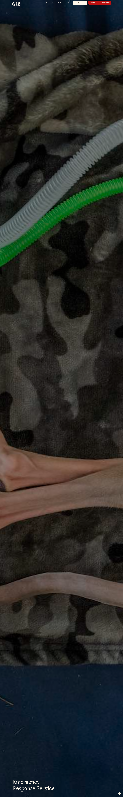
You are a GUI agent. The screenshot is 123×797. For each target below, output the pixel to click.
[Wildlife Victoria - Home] (16, 4)
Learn (47, 3)
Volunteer (35, 3)
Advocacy (42, 3)
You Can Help (61, 3)
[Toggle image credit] (119, 793)
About (53, 3)
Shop (69, 3)
